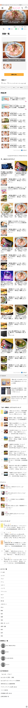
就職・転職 (3, 626)
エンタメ (3, 575)
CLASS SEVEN (9, 658)
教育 (2, 629)
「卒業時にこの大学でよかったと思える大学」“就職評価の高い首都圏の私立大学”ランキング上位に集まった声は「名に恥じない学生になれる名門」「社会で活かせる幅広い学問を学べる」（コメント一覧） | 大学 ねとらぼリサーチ (15, 538)
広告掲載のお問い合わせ (6, 693)
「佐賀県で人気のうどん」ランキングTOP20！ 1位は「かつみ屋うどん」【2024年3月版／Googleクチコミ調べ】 (18, 453)
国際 (2, 616)
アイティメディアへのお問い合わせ (9, 686)
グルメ (4, 83)
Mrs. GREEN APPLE (10, 645)
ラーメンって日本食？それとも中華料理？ (15, 499)
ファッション (4, 591)
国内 (2, 613)
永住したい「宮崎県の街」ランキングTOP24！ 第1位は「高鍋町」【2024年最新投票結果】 (18, 439)
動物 (2, 610)
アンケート (3, 482)
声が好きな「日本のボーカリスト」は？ (14, 486)
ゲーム (2, 582)
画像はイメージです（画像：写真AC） (20, 26)
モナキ (7, 664)
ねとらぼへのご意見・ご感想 (7, 677)
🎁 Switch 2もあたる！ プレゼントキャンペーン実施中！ (11, 4)
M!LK (7, 652)
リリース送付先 (4, 690)
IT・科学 (3, 572)
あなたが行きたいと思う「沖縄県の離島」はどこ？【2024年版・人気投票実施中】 (18, 460)
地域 (2, 620)
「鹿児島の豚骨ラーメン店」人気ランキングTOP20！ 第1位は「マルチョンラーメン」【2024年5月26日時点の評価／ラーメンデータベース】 (14, 22)
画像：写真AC (18, 60)
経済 (2, 632)
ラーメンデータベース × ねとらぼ (17, 83)
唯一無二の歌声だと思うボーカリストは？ (15, 513)
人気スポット (4, 604)
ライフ (2, 597)
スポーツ (3, 585)
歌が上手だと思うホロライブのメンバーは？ (15, 493)
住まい (2, 607)
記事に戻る (14, 74)
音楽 (2, 636)
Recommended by (17, 150)
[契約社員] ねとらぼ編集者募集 (8, 683)
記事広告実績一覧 (5, 696)
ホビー (2, 594)
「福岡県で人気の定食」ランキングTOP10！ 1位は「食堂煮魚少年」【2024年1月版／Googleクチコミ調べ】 (18, 446)
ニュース (3, 588)
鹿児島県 (3, 19)
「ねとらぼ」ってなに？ (6, 674)
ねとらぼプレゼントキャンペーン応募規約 (10, 680)
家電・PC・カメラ (5, 623)
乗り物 (2, 601)
